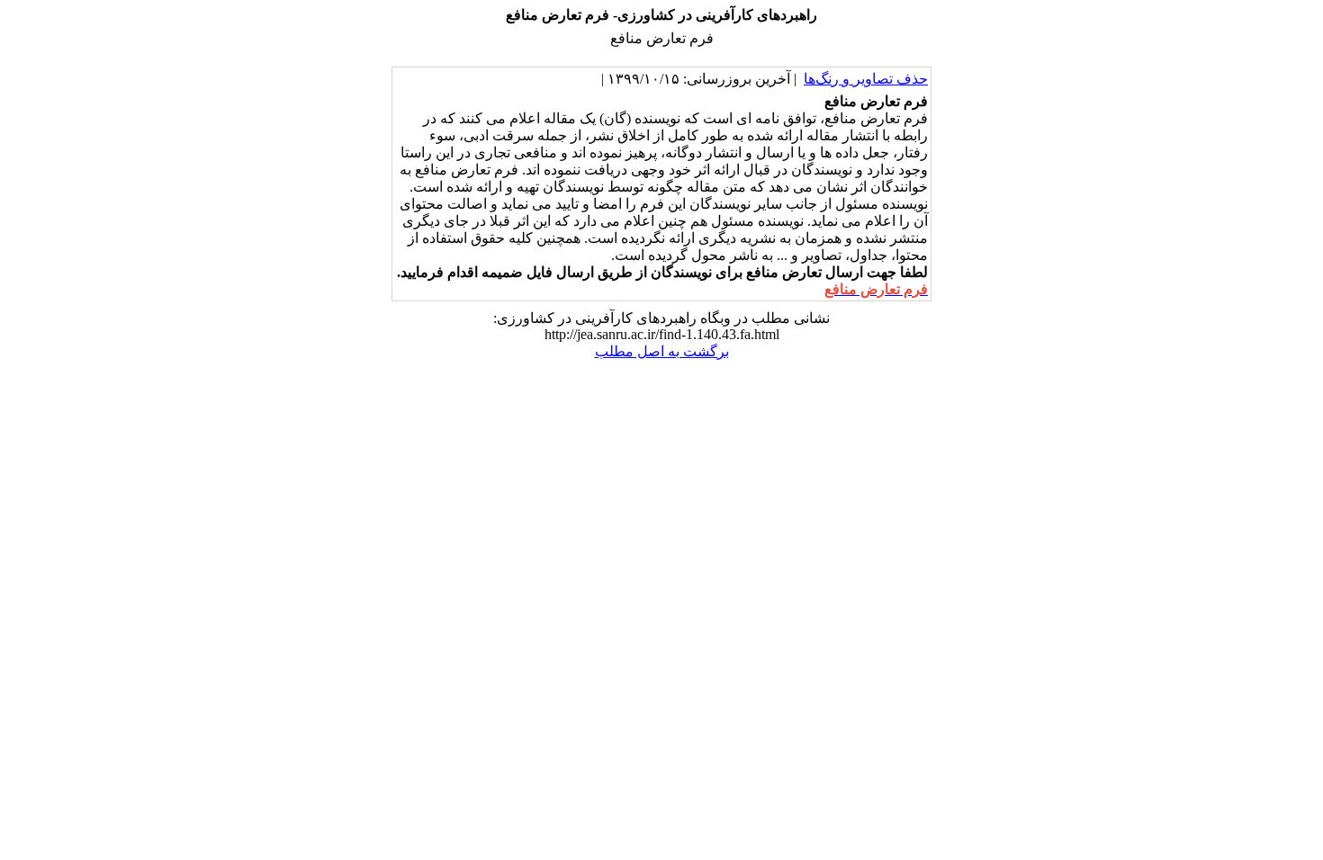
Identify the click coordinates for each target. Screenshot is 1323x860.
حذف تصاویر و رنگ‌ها (866, 78)
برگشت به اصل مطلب (662, 351)
